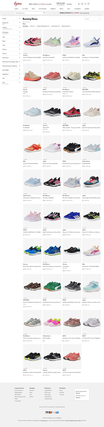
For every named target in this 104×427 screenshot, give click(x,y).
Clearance (77, 9)
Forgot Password (19, 390)
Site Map (61, 392)
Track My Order (48, 399)
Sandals (71, 420)
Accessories (43, 9)
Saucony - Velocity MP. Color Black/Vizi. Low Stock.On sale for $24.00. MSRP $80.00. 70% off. (52, 116)
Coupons (61, 394)
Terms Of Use (42, 407)
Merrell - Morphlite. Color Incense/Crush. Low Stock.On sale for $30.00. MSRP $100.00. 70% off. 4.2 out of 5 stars (32, 80)
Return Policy (18, 394)
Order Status (48, 394)
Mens (31, 392)
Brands (87, 9)
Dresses (76, 420)
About (61, 390)
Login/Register (48, 390)
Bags (33, 9)
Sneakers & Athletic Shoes (42, 26)
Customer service (82, 4)
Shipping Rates (18, 392)
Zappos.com (44, 420)
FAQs (16, 399)
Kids (31, 394)
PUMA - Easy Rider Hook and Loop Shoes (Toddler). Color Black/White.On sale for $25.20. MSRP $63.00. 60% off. (72, 151)
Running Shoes (55, 26)
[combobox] (30, 13)
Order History (48, 396)
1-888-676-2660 (60, 3)
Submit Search (44, 13)
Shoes (16, 9)
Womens (32, 390)
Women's (53, 9)
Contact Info (18, 401)
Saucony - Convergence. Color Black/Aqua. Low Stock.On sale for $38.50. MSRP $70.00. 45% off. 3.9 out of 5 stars (72, 255)
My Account (79, 4)
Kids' (68, 9)
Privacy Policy (51, 407)
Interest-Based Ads (60, 407)
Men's (61, 9)
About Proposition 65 (20, 396)
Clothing (25, 9)
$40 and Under (65, 26)
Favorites (85, 4)
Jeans (79, 420)
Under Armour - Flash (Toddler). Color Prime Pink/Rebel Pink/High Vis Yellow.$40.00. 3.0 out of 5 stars (52, 326)
